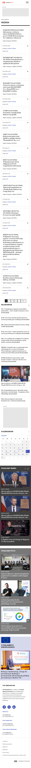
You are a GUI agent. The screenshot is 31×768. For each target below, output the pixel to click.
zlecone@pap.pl (7, 714)
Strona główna (5, 19)
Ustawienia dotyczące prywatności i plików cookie (14, 755)
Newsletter (5, 749)
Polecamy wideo (8, 468)
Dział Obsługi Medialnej (10, 729)
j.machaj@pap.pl (7, 732)
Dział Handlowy (7, 720)
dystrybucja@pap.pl (8, 723)
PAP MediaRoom (9, 685)
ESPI (7, 51)
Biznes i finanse (12, 48)
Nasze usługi (6, 752)
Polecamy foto (8, 551)
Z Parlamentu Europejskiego (8, 646)
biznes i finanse (5, 489)
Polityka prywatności (7, 744)
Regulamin (5, 746)
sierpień (4, 435)
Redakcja (5, 711)
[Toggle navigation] (27, 2)
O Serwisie (5, 741)
